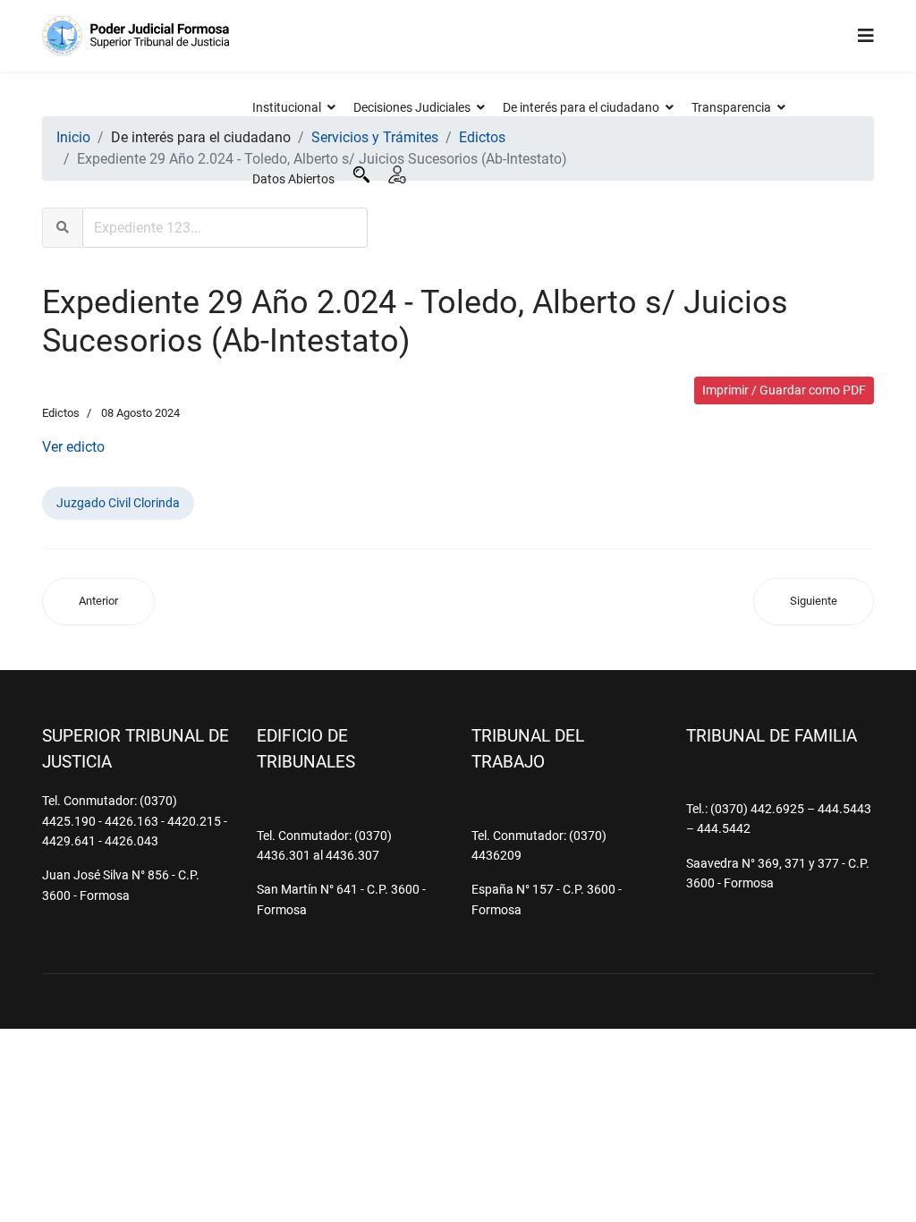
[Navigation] (866, 36)
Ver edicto (73, 446)
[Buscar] (361, 174)
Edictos (61, 413)
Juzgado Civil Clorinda (118, 503)
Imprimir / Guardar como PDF (784, 390)
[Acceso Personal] (397, 174)
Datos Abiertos (293, 179)
